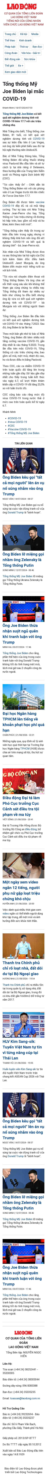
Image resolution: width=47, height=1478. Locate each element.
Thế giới (9, 65)
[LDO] (23, 461)
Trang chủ (10, 34)
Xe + (20, 65)
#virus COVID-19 (17, 422)
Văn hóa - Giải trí (30, 53)
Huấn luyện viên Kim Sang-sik (19, 1069)
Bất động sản (12, 59)
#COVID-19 (14, 418)
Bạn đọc (37, 46)
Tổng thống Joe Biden (15, 653)
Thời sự (24, 46)
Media (34, 34)
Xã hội (23, 34)
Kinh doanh (25, 40)
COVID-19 (38, 138)
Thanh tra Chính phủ (14, 984)
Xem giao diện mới (15, 72)
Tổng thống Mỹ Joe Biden (18, 113)
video (6, 913)
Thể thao (10, 40)
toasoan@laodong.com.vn (25, 1398)
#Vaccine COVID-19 (19, 429)
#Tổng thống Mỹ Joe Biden (23, 433)
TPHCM (25, 748)
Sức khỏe (29, 59)
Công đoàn (11, 53)
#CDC (11, 425)
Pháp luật (10, 46)
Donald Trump (16, 512)
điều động (31, 829)
